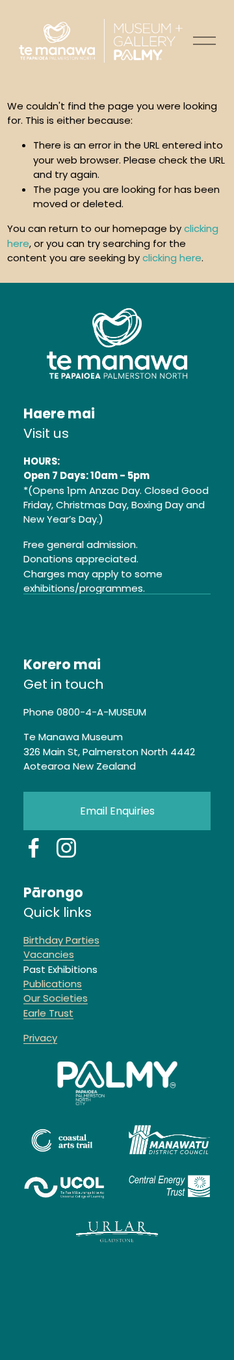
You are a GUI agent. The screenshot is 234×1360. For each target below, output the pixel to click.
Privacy (40, 1038)
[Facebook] (33, 847)
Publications (52, 984)
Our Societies (55, 998)
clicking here (172, 258)
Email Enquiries (117, 810)
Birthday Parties (61, 940)
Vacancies (48, 954)
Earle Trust (48, 1013)
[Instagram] (66, 847)
